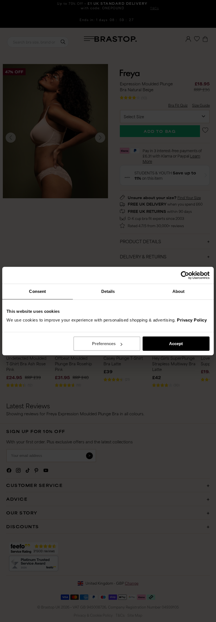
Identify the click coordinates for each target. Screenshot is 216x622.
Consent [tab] (37, 291)
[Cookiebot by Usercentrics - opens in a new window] (185, 275)
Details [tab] (108, 291)
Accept (176, 343)
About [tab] (178, 291)
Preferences (104, 343)
